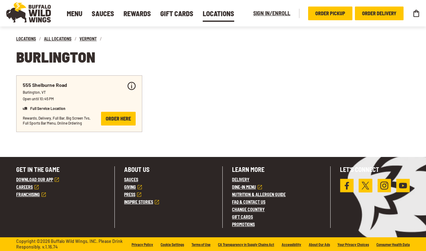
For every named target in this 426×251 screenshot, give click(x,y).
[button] (28, 12)
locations (26, 38)
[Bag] (416, 13)
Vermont (88, 38)
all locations (57, 38)
